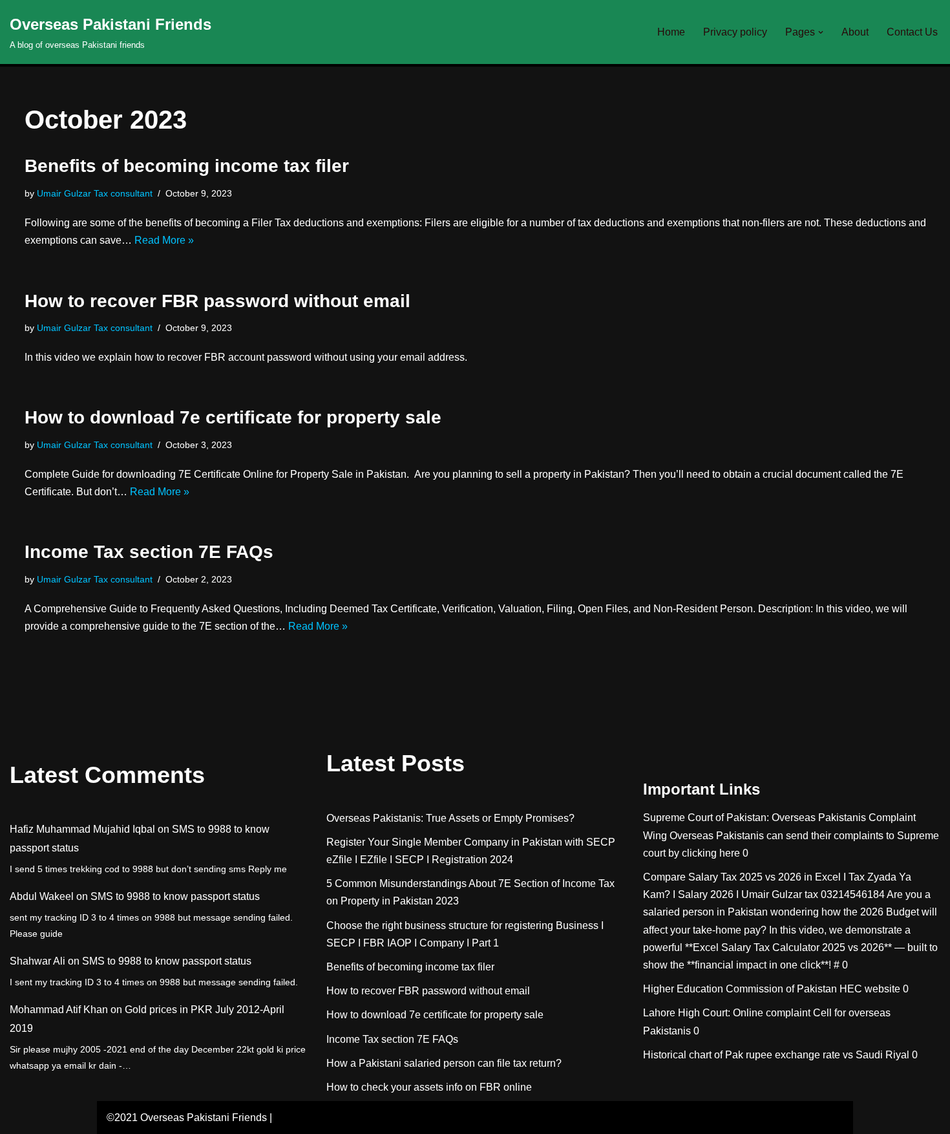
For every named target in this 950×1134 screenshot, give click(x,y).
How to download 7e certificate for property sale (233, 417)
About (855, 32)
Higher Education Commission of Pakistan (740, 988)
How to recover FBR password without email (217, 301)
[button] (820, 32)
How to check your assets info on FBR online (429, 1087)
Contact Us (912, 32)
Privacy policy (735, 32)
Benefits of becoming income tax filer (187, 166)
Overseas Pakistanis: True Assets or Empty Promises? (450, 818)
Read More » (164, 240)
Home (671, 32)
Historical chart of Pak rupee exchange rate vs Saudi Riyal (776, 1054)
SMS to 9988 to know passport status (175, 896)
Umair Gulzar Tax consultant (95, 193)
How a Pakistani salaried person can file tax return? (444, 1063)
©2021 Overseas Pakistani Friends (187, 1117)
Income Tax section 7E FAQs (149, 552)
